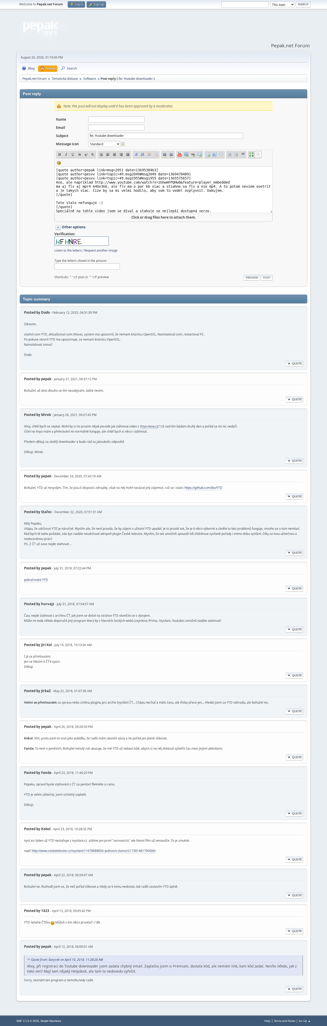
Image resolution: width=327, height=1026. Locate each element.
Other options (74, 227)
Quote (297, 363)
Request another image (101, 250)
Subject (62, 135)
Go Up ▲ (305, 1021)
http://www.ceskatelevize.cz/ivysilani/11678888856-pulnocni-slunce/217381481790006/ (94, 851)
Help (267, 1021)
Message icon (67, 144)
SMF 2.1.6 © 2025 (27, 1020)
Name (61, 119)
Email (60, 127)
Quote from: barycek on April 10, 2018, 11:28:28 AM (67, 959)
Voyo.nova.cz (149, 426)
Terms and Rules (284, 1021)
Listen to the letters (68, 250)
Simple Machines (50, 1020)
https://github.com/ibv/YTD (203, 488)
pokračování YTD (36, 580)
